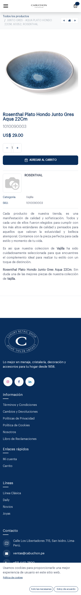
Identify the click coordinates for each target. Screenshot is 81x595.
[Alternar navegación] (5, 6)
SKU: (5, 203)
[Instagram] (7, 381)
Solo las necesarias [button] (41, 589)
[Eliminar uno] (7, 147)
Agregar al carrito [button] (43, 160)
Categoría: (9, 197)
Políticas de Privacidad (18, 418)
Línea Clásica (12, 493)
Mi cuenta (10, 459)
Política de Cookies (16, 425)
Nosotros (9, 432)
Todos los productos (16, 16)
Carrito (7, 466)
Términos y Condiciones (20, 404)
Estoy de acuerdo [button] (66, 589)
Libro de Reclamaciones (20, 438)
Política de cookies (13, 577)
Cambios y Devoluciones (20, 411)
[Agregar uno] (17, 147)
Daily (6, 500)
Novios (8, 506)
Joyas (6, 513)
